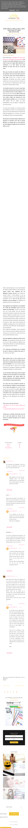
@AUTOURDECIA (14, 813)
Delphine (8, 461)
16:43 (13, 461)
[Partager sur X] (19, 444)
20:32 (20, 548)
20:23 (12, 532)
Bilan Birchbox (8, 447)
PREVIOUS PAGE (20, 685)
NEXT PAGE (6, 685)
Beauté (8, 446)
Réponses (10, 471)
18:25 (20, 511)
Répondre (22, 470)
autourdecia (13, 473)
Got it (17, 10)
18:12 (10, 495)
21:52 (16, 576)
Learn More (12, 10)
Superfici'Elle (10, 576)
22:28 (20, 607)
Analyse (8, 444)
